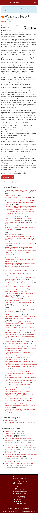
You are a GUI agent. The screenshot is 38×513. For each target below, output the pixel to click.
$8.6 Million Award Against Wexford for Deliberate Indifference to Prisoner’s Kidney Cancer (18, 392)
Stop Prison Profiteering (21, 491)
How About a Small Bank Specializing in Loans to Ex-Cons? (20, 422)
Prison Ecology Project (20, 493)
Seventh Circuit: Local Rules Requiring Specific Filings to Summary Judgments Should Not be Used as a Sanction (19, 335)
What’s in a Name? (9, 234)
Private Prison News (21, 503)
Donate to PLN (19, 501)
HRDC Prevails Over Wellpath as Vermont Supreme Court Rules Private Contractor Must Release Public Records (19, 301)
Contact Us (17, 486)
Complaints (23, 442)
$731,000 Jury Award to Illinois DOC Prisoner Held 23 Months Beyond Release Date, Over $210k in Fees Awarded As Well (21, 317)
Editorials (9, 23)
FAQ (16, 488)
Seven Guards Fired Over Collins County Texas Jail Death (19, 243)
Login (15, 182)
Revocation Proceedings (22, 467)
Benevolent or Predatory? (11, 225)
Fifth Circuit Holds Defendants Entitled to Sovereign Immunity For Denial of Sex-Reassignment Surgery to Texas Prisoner (21, 365)
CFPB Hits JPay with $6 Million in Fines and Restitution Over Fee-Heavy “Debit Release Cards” (20, 298)
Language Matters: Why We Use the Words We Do (17, 231)
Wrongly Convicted (17, 483)
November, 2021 (4, 21)
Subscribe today (8, 177)
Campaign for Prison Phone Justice (21, 482)
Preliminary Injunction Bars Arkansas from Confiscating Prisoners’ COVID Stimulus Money (19, 219)
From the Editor (9, 195)
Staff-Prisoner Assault (22, 440)
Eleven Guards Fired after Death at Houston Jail (17, 306)
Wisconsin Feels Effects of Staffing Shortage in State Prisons (20, 274)
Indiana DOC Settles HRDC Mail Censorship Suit (17, 197)
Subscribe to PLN (20, 496)
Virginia (29, 23)
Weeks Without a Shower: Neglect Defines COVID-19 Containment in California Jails (18, 287)
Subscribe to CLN (20, 498)
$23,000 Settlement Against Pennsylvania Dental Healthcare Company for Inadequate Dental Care (20, 410)
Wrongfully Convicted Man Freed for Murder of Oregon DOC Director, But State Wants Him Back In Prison (20, 191)
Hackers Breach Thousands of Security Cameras (17, 266)
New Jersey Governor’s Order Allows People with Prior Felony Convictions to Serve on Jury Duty (21, 455)
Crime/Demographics (27, 447)
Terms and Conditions (20, 490)
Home (13, 476)
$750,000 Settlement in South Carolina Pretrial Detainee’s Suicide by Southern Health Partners (19, 216)
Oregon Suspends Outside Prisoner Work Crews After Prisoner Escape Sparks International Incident (20, 381)
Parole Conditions (22, 465)
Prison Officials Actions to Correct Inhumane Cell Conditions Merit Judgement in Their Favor (20, 349)
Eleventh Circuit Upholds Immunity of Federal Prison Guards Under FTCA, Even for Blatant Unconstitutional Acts (20, 281)
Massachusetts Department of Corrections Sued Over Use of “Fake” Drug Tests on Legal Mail (20, 331)
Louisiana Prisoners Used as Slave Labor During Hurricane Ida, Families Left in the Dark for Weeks (19, 237)
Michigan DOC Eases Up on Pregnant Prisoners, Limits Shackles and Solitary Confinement (19, 340)
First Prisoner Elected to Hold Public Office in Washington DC (20, 270)
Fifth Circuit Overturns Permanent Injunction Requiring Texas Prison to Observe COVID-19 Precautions (20, 207)
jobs (14, 449)
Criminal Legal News (17, 480)
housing (11, 449)
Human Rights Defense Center (19, 478)
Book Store (18, 499)
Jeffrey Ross (17, 20)
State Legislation (15, 458)
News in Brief (8, 413)
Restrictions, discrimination (17, 23)
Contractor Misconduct (15, 442)
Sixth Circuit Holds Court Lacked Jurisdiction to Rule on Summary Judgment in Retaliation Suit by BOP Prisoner (19, 371)
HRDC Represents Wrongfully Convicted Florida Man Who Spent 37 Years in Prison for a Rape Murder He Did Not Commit (20, 202)
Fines (15, 451)
